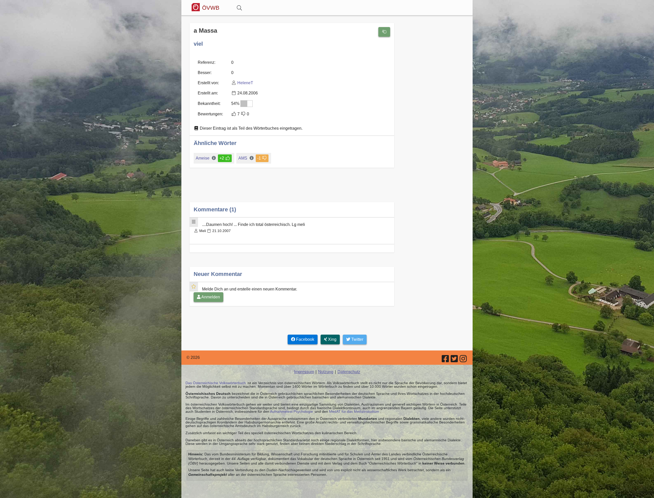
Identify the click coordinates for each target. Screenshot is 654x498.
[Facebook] (446, 360)
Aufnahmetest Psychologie (291, 411)
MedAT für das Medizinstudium (354, 411)
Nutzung (325, 372)
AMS (242, 158)
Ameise (202, 158)
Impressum (304, 372)
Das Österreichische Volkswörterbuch (215, 383)
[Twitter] (455, 360)
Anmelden (210, 297)
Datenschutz (348, 372)
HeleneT (245, 83)
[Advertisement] (292, 189)
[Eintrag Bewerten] (384, 32)
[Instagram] (464, 360)
